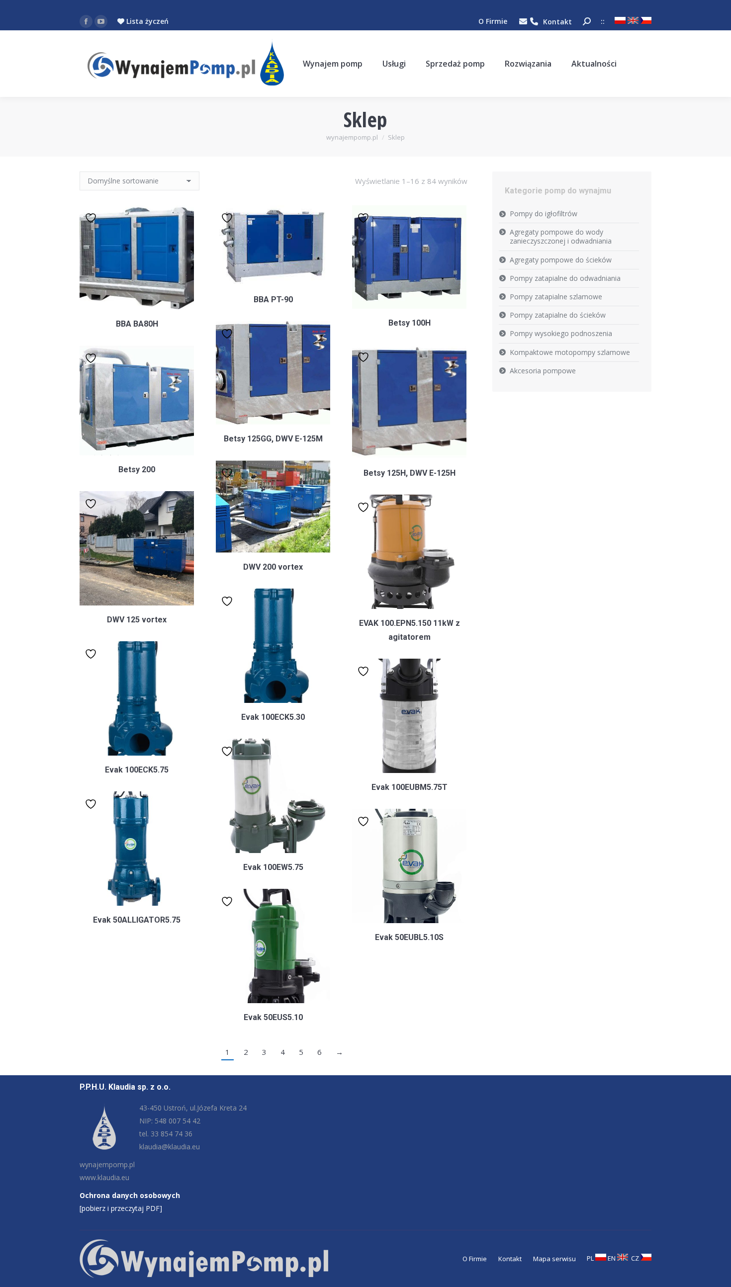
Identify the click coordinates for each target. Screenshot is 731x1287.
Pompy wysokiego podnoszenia (561, 333)
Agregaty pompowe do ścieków (561, 259)
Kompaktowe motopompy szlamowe (570, 352)
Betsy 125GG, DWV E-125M (273, 438)
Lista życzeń (146, 21)
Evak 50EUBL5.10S (409, 937)
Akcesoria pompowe (543, 370)
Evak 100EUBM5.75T (409, 787)
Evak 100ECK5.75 (137, 769)
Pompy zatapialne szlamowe (556, 296)
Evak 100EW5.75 (273, 867)
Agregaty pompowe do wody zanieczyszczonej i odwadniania (561, 236)
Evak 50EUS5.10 (273, 1017)
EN (612, 1258)
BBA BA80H (137, 324)
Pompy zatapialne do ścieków (558, 315)
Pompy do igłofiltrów (543, 213)
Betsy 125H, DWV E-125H (410, 473)
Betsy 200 (136, 469)
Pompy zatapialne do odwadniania (565, 278)
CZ (635, 1258)
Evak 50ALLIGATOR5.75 (137, 920)
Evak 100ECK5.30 (273, 717)
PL (591, 1258)
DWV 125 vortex (137, 619)
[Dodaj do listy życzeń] (92, 217)
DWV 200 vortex (273, 567)
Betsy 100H (409, 323)
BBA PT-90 (273, 299)
